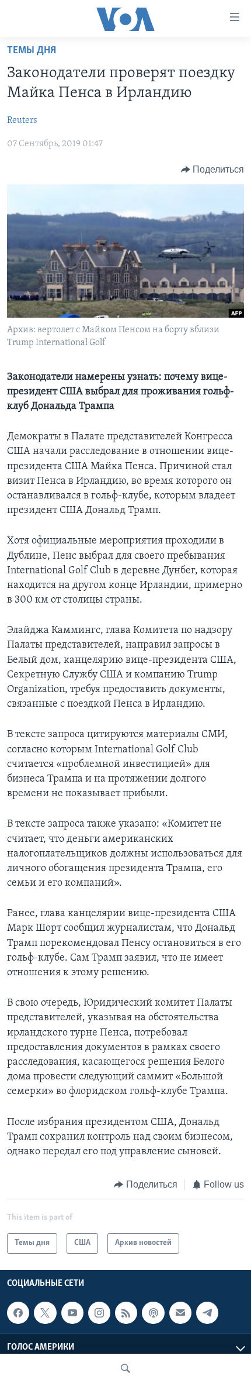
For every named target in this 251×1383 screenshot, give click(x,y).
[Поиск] (125, 1368)
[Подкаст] (153, 1313)
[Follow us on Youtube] (72, 1313)
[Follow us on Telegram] (207, 1313)
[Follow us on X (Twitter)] (45, 1313)
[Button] (213, 169)
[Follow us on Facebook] (18, 1313)
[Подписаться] (180, 1313)
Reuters (22, 120)
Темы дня (31, 51)
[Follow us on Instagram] (99, 1313)
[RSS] (126, 1313)
